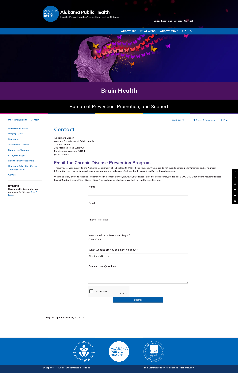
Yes (92, 239)
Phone (92, 219)
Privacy (60, 367)
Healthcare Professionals (21, 160)
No (99, 239)
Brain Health (20, 119)
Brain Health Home (18, 128)
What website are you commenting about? (113, 249)
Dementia (13, 139)
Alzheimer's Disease (18, 144)
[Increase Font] (183, 120)
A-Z (184, 31)
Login (157, 20)
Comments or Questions (102, 266)
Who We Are (128, 31)
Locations (166, 20)
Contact (188, 20)
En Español (48, 367)
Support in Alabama (18, 150)
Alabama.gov (187, 367)
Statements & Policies (78, 367)
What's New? (15, 133)
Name (92, 186)
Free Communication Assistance (160, 367)
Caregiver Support (17, 155)
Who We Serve (169, 31)
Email (92, 202)
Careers (178, 20)
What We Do (148, 31)
